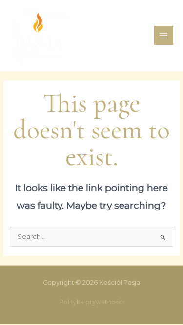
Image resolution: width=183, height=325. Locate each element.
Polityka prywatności (91, 302)
